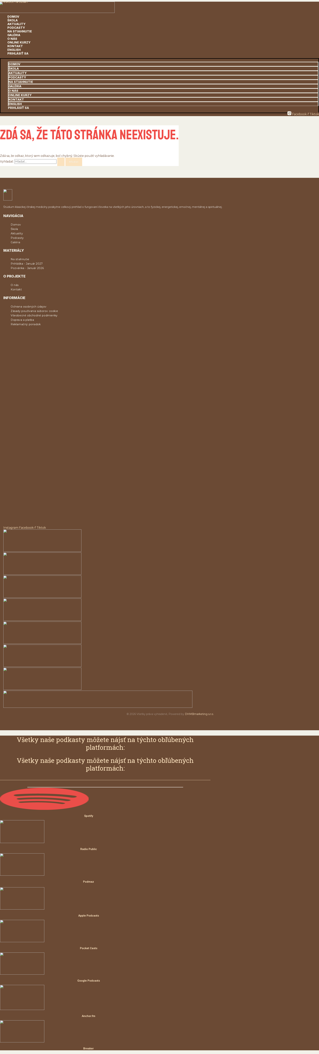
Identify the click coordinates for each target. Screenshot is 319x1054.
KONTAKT (15, 46)
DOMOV (13, 16)
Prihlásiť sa (17, 53)
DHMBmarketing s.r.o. (199, 714)
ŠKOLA (12, 20)
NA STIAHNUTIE (19, 31)
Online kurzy (18, 42)
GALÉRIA (13, 35)
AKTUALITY (16, 24)
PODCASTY (16, 27)
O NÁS (12, 39)
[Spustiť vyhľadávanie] (61, 162)
